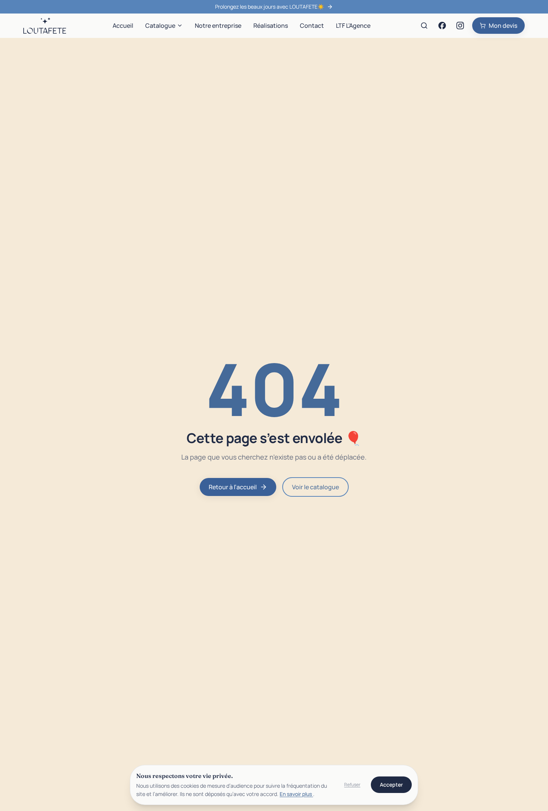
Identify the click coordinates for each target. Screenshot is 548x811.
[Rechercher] (424, 25)
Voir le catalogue (315, 487)
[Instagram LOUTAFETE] (460, 25)
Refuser (352, 784)
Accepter (391, 784)
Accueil (123, 25)
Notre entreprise (218, 25)
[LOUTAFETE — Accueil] (44, 25)
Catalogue (160, 25)
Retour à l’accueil (233, 487)
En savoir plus (296, 793)
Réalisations (270, 25)
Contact (312, 25)
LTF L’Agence (353, 25)
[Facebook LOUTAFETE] (442, 25)
